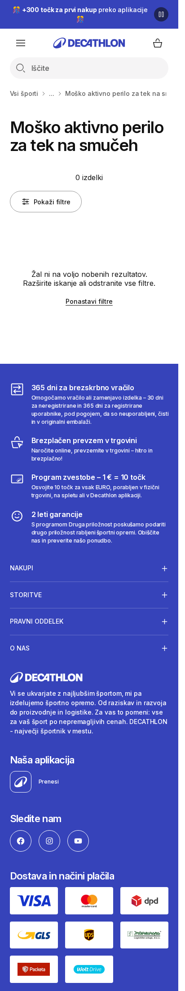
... (51, 93)
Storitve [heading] (26, 595)
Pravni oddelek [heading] (36, 621)
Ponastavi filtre (89, 301)
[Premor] (161, 14)
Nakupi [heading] (21, 568)
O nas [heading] (20, 648)
